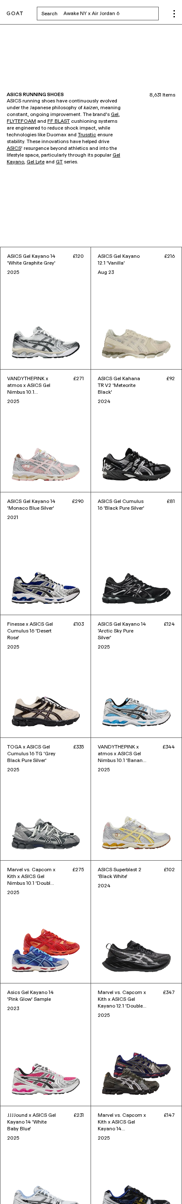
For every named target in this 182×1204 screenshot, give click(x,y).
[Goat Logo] (15, 13)
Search (100, 13)
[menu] (174, 14)
